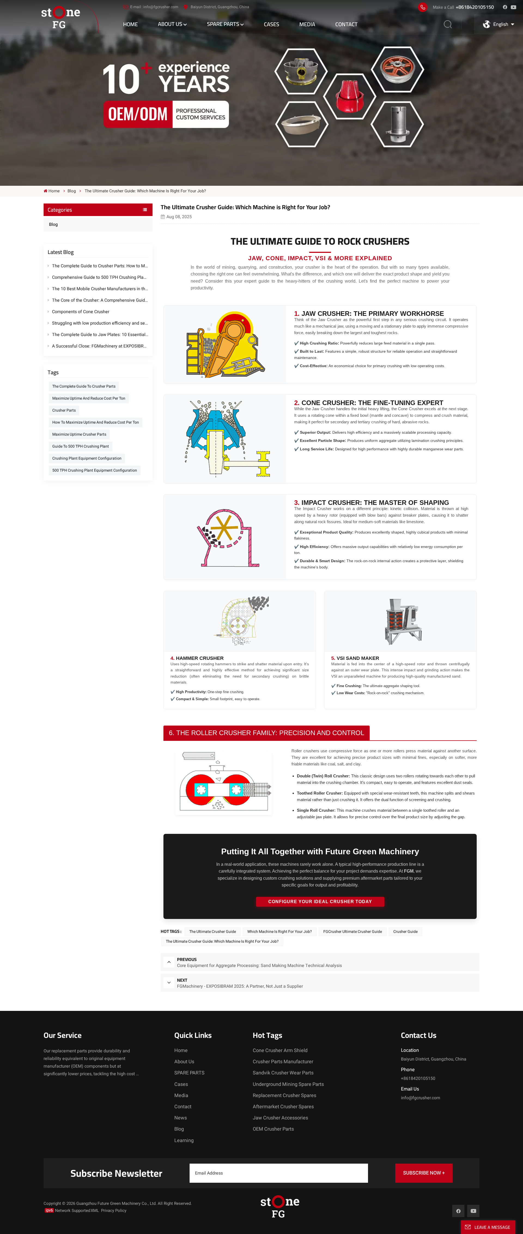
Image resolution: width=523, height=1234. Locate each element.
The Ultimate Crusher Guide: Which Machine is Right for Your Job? (222, 941)
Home (130, 24)
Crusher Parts (64, 410)
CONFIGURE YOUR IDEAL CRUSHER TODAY (320, 901)
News (180, 1118)
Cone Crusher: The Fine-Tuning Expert (372, 402)
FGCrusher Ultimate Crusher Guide (352, 932)
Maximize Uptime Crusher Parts (79, 434)
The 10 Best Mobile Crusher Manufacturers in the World (100, 289)
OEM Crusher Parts (273, 1129)
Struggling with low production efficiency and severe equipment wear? (100, 323)
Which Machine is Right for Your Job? (279, 932)
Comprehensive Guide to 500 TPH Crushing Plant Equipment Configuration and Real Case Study (100, 277)
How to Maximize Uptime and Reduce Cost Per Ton (95, 422)
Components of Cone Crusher (80, 311)
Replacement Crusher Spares (284, 1095)
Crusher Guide (405, 932)
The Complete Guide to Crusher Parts (83, 386)
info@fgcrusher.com (420, 1098)
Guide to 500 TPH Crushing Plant (80, 446)
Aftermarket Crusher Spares (283, 1106)
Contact (346, 24)
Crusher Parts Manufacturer (283, 1061)
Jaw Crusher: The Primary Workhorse (373, 313)
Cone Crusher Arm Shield (280, 1050)
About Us (170, 24)
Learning (184, 1140)
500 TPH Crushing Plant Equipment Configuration (94, 470)
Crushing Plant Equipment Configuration (86, 458)
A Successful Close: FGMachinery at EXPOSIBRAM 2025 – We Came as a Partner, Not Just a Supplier (100, 346)
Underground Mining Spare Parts (288, 1084)
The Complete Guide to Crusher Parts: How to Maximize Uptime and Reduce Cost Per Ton (100, 266)
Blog (53, 224)
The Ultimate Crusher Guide (212, 932)
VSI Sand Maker (358, 658)
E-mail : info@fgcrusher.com (154, 7)
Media (307, 24)
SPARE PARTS (223, 24)
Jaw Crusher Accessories (280, 1118)
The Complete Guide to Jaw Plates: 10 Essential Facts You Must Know (100, 334)
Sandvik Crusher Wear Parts (283, 1073)
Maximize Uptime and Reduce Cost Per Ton (88, 398)
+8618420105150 (475, 6)
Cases (271, 24)
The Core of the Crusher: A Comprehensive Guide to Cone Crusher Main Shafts (100, 300)
